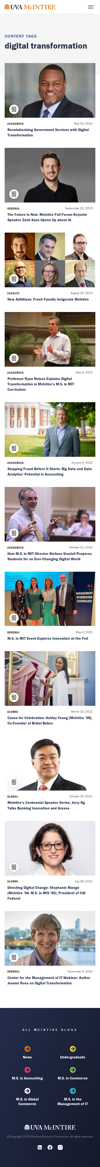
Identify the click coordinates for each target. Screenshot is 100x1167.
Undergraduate (72, 1057)
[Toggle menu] (90, 7)
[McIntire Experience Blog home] (30, 6)
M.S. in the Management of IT (72, 1101)
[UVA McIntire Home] (50, 1128)
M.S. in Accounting (27, 1078)
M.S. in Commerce (73, 1078)
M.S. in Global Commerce (27, 1101)
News (27, 1057)
